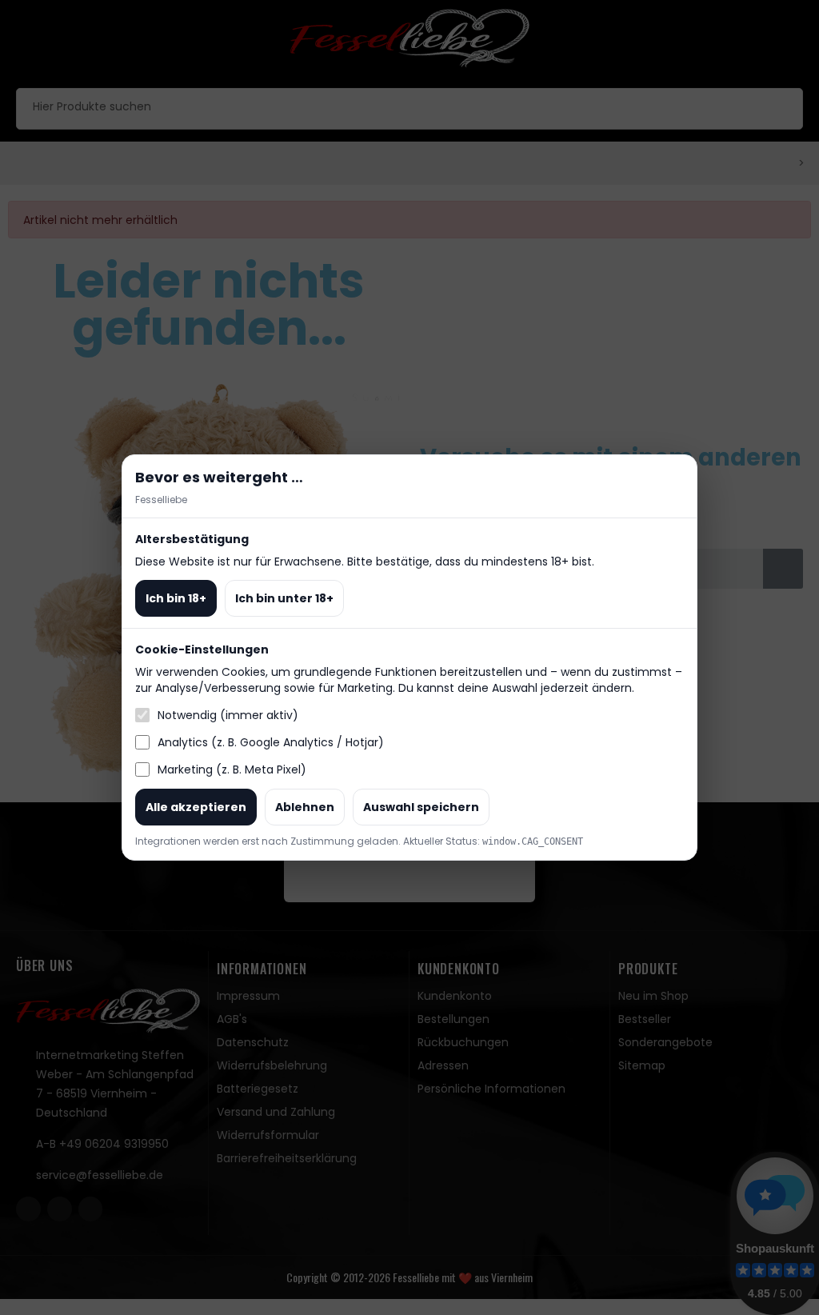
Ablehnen (304, 807)
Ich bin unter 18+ (284, 598)
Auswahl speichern (421, 807)
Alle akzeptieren (196, 807)
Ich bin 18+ (176, 598)
